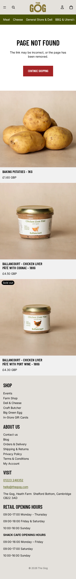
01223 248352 (13, 480)
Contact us (10, 434)
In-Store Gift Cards (15, 417)
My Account (11, 463)
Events (7, 393)
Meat (6, 19)
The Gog (43, 568)
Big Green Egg (12, 412)
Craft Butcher (12, 407)
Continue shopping (38, 71)
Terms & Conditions (16, 458)
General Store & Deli (39, 19)
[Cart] (71, 7)
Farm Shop (10, 398)
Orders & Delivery (15, 444)
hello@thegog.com (15, 487)
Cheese (18, 19)
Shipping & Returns (16, 449)
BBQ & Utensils (65, 19)
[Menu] (4, 7)
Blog (6, 439)
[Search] (13, 7)
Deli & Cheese (12, 403)
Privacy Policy (12, 453)
